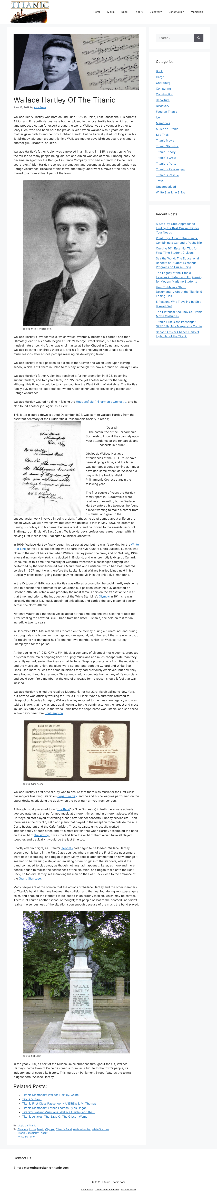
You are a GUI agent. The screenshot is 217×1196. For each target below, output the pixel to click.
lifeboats (67, 848)
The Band (63, 809)
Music (40, 1129)
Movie (111, 11)
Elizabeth (22, 1129)
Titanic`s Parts (166, 163)
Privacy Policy (128, 1189)
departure (163, 100)
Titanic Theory (165, 152)
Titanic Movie (165, 140)
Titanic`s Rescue (167, 175)
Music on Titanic (26, 1125)
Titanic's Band (64, 1129)
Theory (138, 11)
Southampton (54, 713)
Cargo (160, 77)
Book (124, 11)
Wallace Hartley (82, 1129)
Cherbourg (163, 83)
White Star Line (100, 1129)
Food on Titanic (166, 111)
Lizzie (32, 1129)
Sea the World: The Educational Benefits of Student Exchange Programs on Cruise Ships (177, 263)
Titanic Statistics (167, 146)
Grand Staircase (30, 878)
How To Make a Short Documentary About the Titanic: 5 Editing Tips (179, 292)
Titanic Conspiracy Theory (32, 1132)
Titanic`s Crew (166, 158)
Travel (160, 181)
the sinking (41, 835)
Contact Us (87, 1189)
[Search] (198, 38)
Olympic (104, 596)
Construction (176, 11)
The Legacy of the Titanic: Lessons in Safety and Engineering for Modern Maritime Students (179, 277)
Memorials (197, 11)
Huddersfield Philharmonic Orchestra (101, 401)
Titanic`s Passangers (170, 169)
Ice (158, 117)
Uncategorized (166, 186)
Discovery (156, 11)
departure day (67, 796)
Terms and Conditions (107, 1189)
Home (97, 11)
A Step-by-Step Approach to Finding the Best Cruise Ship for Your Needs (177, 228)
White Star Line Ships (170, 192)
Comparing (163, 88)
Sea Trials (162, 134)
